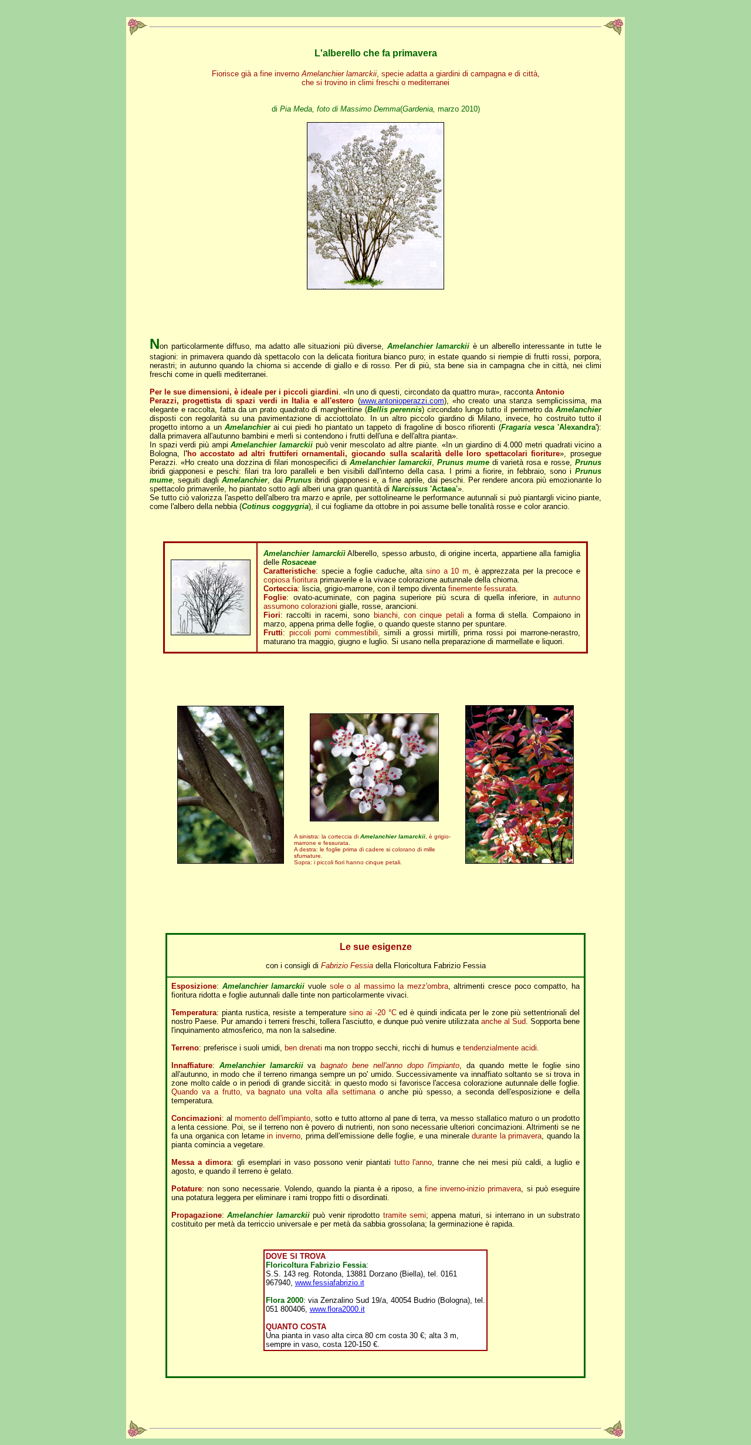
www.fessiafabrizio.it (329, 1282)
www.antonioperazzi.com (402, 400)
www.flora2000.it (337, 1309)
